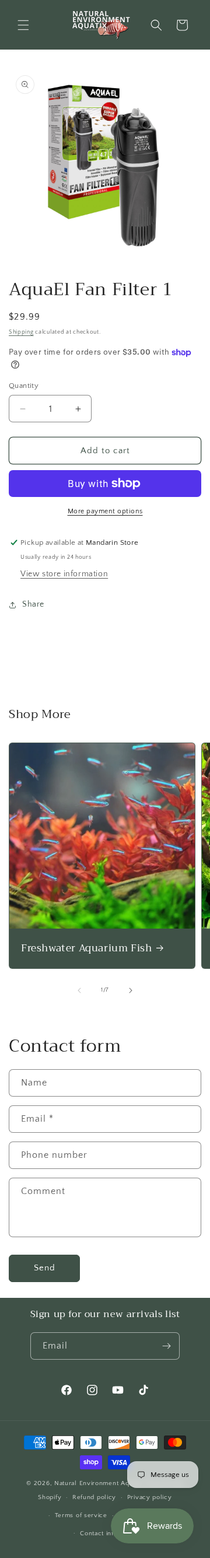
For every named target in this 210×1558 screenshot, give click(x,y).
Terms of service (81, 1515)
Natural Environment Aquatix (99, 1483)
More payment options (105, 511)
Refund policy (94, 1497)
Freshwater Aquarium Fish (86, 948)
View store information (64, 574)
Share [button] (33, 604)
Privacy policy (149, 1497)
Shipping (21, 332)
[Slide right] (131, 990)
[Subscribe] (166, 1346)
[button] (23, 25)
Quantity (23, 385)
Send (44, 1268)
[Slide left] (79, 990)
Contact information (110, 1533)
